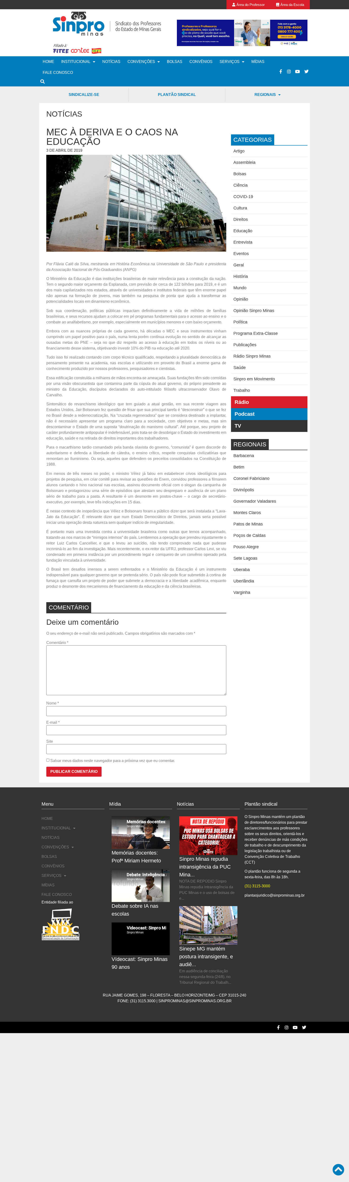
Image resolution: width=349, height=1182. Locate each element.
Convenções (141, 62)
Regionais (265, 95)
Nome (52, 703)
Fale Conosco (58, 73)
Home (48, 62)
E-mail (53, 722)
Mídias (257, 62)
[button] (182, 32)
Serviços (230, 62)
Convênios (200, 62)
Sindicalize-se (84, 95)
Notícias (111, 62)
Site (49, 741)
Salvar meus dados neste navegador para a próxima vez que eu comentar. (112, 761)
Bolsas (174, 62)
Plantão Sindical (177, 95)
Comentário (57, 643)
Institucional (75, 62)
